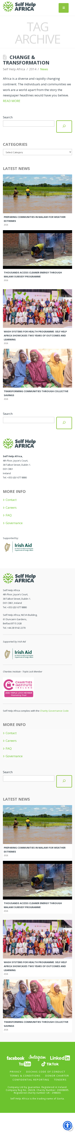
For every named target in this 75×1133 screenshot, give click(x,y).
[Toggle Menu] (64, 8)
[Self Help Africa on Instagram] (37, 1057)
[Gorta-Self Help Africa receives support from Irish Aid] (18, 546)
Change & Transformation (26, 60)
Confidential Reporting (31, 1079)
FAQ (8, 515)
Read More (11, 101)
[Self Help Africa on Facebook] (15, 1057)
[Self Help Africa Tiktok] (50, 1063)
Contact (11, 500)
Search (8, 117)
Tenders (60, 1079)
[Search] (64, 126)
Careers (11, 507)
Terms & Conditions (25, 1075)
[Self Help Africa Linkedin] (59, 1057)
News (44, 69)
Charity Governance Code (54, 710)
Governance (14, 523)
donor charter (57, 1075)
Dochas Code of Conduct (45, 1071)
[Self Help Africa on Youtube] (25, 1063)
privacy (15, 1071)
